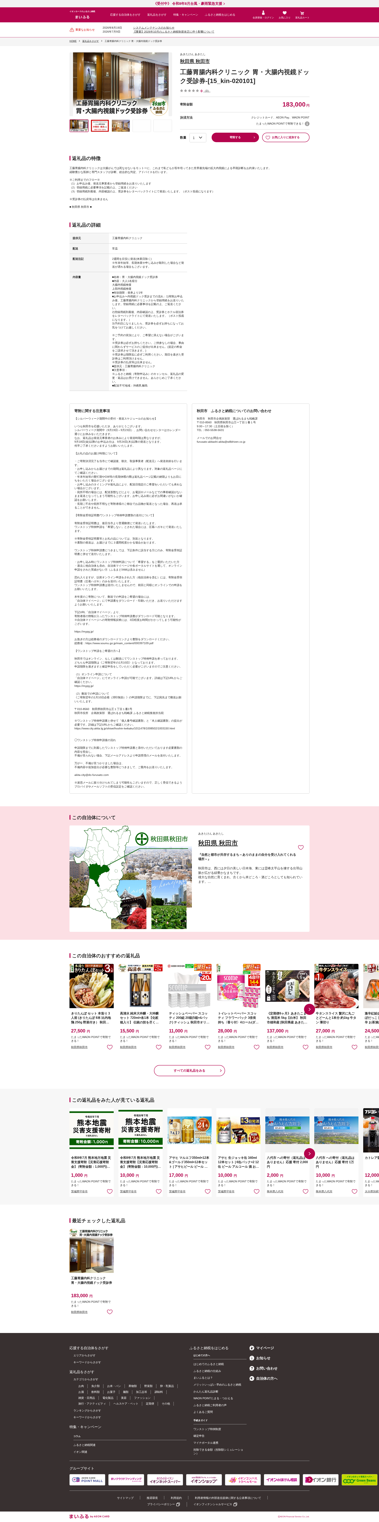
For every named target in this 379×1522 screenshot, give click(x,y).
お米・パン (114, 1386)
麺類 (126, 1391)
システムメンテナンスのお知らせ (153, 27)
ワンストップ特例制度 (207, 1429)
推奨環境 (152, 1497)
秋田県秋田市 (79, 1047)
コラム (77, 1436)
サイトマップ (125, 1497)
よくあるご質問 (203, 1411)
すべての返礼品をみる (189, 1070)
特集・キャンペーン (185, 14)
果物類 (133, 1386)
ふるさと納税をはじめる (220, 14)
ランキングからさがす (87, 1410)
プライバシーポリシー (161, 1504)
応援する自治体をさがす (125, 14)
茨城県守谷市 (79, 1191)
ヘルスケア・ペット (126, 1403)
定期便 (150, 1403)
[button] (309, 1009)
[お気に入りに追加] (301, 847)
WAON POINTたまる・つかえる (213, 1398)
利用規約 (176, 1497)
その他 (166, 1403)
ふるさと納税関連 (84, 1444)
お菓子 (111, 1391)
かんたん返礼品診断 (205, 1391)
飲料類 (95, 1391)
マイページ (265, 1348)
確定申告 (199, 1435)
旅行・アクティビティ (92, 1403)
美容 (124, 1397)
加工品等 (141, 1391)
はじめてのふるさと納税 (208, 1364)
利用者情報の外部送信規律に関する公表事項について (228, 1497)
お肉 (81, 1386)
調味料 (159, 1391)
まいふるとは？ (203, 1377)
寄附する (235, 137)
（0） (206, 90)
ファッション (142, 1397)
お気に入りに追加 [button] (110, 1047)
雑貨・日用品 (86, 1397)
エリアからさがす (84, 1355)
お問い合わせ (267, 1368)
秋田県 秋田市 (195, 61)
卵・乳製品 (167, 1386)
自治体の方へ (267, 1378)
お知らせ (263, 1358)
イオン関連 (80, 1451)
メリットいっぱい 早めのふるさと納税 (217, 1384)
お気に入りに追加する (286, 137)
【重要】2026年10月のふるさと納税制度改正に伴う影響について (173, 31)
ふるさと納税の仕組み (207, 1371)
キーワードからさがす (87, 1362)
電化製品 (108, 1397)
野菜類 (148, 1386)
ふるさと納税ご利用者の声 (210, 1405)
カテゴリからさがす (85, 1379)
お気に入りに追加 (301, 847)
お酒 (81, 1391)
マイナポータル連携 (205, 1442)
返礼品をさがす (157, 14)
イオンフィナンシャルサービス (212, 1504)
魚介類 (95, 1386)
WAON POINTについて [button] (307, 123)
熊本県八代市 (275, 1191)
